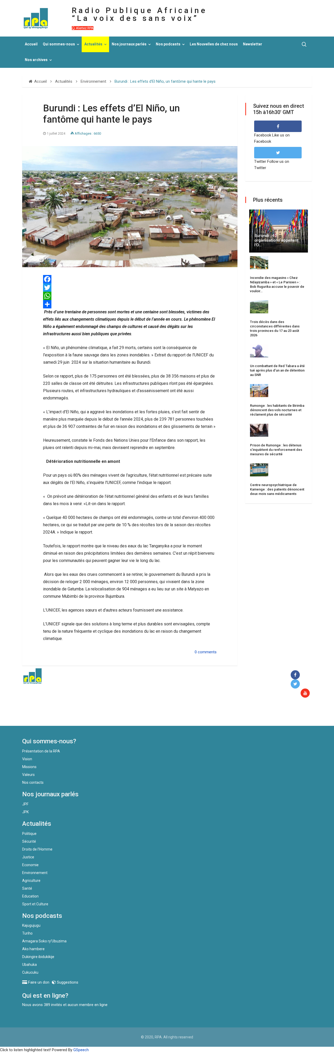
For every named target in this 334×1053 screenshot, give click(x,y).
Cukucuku (30, 972)
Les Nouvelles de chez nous (214, 44)
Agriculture (31, 880)
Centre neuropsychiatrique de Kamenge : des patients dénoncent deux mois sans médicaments (277, 489)
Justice (28, 857)
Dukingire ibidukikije (38, 957)
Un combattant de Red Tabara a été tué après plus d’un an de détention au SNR (277, 370)
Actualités (93, 44)
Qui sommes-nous (59, 44)
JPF (25, 804)
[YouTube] (306, 693)
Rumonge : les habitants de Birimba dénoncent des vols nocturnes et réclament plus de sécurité (277, 410)
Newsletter (252, 44)
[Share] (130, 304)
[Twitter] (130, 287)
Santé (27, 888)
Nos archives (36, 60)
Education (30, 896)
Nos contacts (33, 782)
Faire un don (117, 714)
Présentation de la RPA (41, 751)
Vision (27, 759)
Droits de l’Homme (37, 849)
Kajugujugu (31, 925)
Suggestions (67, 982)
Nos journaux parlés (129, 44)
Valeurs (28, 775)
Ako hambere (33, 949)
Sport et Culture (35, 904)
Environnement (34, 873)
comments (207, 652)
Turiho (27, 933)
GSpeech (81, 1050)
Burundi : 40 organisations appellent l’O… (276, 240)
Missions (29, 767)
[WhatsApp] (130, 296)
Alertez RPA (84, 28)
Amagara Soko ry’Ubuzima (44, 941)
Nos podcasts (168, 44)
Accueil (31, 44)
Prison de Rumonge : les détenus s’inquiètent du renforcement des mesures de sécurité (276, 449)
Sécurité (29, 841)
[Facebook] (130, 279)
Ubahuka (29, 964)
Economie (30, 865)
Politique (29, 833)
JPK (25, 812)
